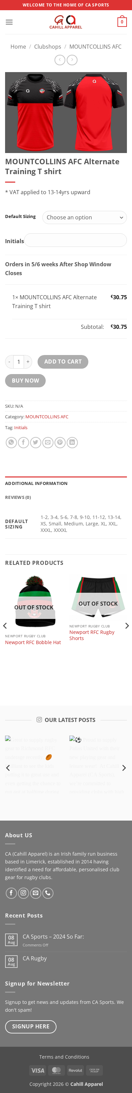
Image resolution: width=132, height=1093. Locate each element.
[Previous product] (72, 60)
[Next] (127, 639)
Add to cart (63, 361)
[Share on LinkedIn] (72, 442)
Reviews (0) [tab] (18, 497)
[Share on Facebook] (23, 442)
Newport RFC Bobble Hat (33, 642)
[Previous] (5, 639)
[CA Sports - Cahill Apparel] (66, 22)
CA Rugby (35, 958)
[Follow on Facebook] (11, 893)
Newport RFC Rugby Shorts (91, 635)
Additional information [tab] (36, 483)
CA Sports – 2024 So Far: (53, 937)
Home (18, 46)
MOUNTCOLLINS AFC (95, 46)
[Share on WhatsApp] (11, 442)
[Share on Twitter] (35, 442)
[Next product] (59, 60)
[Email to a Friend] (47, 442)
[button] (9, 22)
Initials (20, 427)
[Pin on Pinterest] (60, 442)
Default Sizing (20, 216)
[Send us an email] (35, 893)
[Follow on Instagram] (23, 893)
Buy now (25, 380)
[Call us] (47, 893)
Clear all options (32, 327)
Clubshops (47, 46)
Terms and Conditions (64, 1057)
